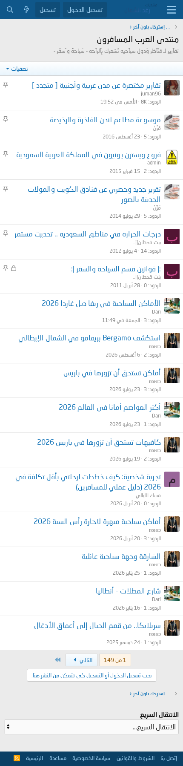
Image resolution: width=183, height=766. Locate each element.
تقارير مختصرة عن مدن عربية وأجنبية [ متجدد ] (96, 85)
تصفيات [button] (19, 68)
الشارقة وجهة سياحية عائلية (121, 556)
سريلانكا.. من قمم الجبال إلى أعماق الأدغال (97, 625)
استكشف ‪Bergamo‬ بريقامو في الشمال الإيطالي (89, 337)
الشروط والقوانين (135, 757)
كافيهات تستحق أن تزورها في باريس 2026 (99, 442)
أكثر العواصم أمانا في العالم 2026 (110, 407)
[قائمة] (171, 9)
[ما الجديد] (26, 9)
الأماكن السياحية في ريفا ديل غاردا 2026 (101, 303)
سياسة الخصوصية (91, 757)
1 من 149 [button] (115, 660)
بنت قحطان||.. (147, 242)
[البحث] (10, 9)
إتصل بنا (168, 757)
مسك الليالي (148, 495)
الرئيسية (34, 757)
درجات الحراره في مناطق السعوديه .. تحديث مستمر (87, 233)
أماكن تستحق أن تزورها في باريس (112, 372)
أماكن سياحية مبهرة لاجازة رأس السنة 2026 (97, 521)
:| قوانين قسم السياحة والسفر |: (116, 268)
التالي (85, 660)
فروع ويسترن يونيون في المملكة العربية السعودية (88, 154)
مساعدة (57, 757)
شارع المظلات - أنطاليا (128, 590)
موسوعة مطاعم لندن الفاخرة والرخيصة (105, 119)
